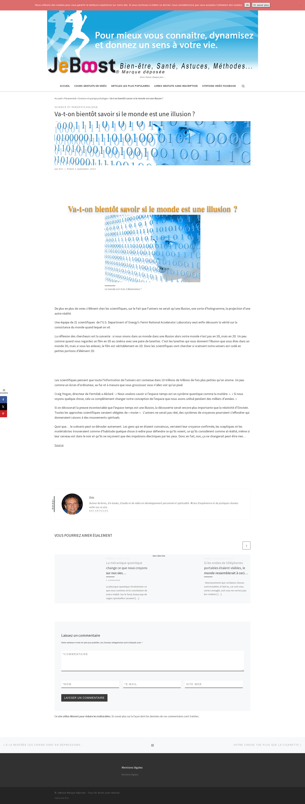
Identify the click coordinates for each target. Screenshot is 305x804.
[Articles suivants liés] (246, 545)
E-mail (130, 684)
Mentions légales (130, 774)
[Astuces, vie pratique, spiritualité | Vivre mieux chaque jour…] (152, 37)
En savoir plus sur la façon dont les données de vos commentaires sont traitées (155, 716)
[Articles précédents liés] (238, 545)
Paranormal (70, 98)
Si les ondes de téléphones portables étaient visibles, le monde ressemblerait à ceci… (226, 568)
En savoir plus (261, 5)
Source (59, 445)
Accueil (58, 98)
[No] (300, 5)
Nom (67, 684)
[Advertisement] (152, 184)
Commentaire (75, 654)
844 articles (98, 511)
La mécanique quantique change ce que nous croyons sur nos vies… (126, 568)
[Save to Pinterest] (3, 413)
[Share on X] (3, 406)
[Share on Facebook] (3, 399)
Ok (247, 5)
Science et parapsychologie (93, 98)
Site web (194, 684)
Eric (61, 169)
